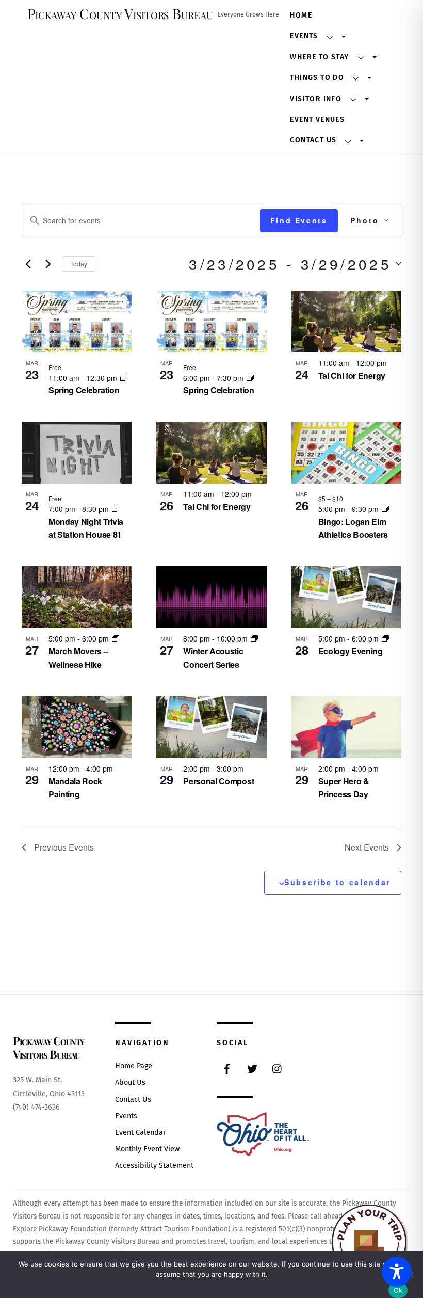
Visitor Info (315, 98)
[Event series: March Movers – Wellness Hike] (115, 638)
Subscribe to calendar (337, 882)
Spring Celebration (83, 390)
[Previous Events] (28, 264)
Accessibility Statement (154, 1165)
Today (78, 263)
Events (304, 35)
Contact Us (313, 140)
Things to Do (317, 77)
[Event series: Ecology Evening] (385, 638)
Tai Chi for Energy (351, 375)
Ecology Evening (350, 651)
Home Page (133, 1066)
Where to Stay (319, 57)
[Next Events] (48, 264)
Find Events (299, 220)
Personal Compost (218, 781)
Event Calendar (140, 1132)
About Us (130, 1082)
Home (301, 15)
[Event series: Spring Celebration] (123, 378)
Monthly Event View (147, 1149)
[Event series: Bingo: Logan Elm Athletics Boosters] (385, 509)
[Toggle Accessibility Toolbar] (397, 1272)
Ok (398, 1290)
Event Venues (317, 119)
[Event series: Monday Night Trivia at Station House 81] (115, 509)
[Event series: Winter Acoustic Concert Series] (254, 638)
